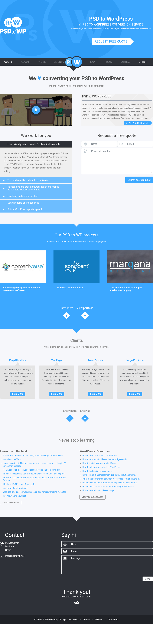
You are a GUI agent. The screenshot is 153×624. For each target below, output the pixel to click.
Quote (8, 61)
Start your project (137, 123)
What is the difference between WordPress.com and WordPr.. (111, 479)
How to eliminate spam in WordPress (99, 455)
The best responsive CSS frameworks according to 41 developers (34, 474)
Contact (126, 61)
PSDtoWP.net (50, 619)
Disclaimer (113, 619)
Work (42, 61)
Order (143, 61)
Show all (85, 410)
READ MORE (17, 394)
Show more (66, 308)
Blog (109, 61)
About (25, 61)
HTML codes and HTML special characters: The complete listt (31, 470)
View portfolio (85, 308)
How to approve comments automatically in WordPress (108, 486)
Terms (86, 619)
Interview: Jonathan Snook (15, 488)
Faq (92, 61)
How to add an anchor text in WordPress (101, 467)
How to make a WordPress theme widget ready (104, 459)
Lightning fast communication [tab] (22, 196)
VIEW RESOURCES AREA (92, 497)
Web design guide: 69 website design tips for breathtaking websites (34, 492)
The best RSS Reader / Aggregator (19, 484)
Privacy (98, 619)
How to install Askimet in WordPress (99, 463)
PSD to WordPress (73, 63)
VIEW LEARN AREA (10, 502)
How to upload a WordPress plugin (98, 490)
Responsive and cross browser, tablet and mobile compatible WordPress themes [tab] (33, 188)
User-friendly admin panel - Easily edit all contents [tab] (34, 144)
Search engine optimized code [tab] (23, 202)
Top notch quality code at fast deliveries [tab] (28, 180)
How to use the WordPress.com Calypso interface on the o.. (110, 482)
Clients (59, 61)
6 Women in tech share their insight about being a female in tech (33, 455)
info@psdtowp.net (14, 555)
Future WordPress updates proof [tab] (24, 209)
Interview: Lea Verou (12, 459)
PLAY (36, 110)
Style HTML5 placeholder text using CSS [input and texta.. (109, 475)
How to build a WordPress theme (97, 471)
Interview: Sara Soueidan (14, 496)
